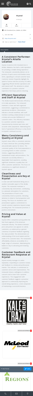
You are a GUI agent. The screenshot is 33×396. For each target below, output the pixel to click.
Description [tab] (4, 50)
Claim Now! (21, 42)
